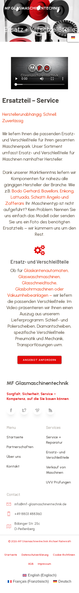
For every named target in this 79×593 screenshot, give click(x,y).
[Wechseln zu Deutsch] (73, 37)
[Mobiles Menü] (71, 8)
